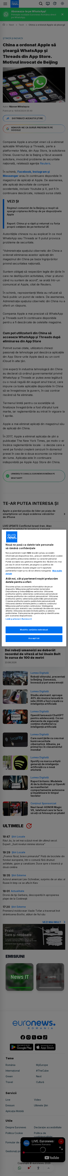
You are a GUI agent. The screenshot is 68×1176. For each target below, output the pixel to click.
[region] (34, 588)
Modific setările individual (34, 630)
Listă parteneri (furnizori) (19, 619)
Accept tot (34, 638)
